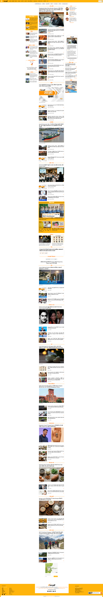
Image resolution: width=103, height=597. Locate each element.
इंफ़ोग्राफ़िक (3, 591)
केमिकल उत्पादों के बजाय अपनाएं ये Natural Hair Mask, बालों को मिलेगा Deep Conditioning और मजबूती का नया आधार (56, 446)
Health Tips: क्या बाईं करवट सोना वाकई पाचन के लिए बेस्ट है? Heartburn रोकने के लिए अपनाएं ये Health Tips (56, 486)
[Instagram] (52, 591)
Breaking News (64, 3)
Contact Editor (77, 592)
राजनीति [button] (44, 1)
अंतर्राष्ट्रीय (12, 1)
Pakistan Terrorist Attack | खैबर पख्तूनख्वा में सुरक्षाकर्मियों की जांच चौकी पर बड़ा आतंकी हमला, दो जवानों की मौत (56, 42)
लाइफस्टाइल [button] (35, 1)
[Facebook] (48, 591)
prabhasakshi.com (62, 588)
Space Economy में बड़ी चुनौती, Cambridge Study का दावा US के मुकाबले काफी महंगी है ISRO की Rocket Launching (56, 192)
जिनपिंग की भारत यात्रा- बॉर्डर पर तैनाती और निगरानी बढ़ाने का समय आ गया (73, 8)
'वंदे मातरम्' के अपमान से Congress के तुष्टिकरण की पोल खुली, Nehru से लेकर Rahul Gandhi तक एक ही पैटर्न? (72, 20)
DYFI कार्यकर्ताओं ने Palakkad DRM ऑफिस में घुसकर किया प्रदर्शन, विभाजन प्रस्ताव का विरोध (70, 65)
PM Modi (55, 3)
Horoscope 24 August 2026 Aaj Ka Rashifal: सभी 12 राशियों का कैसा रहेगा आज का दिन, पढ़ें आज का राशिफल (57, 244)
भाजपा (60, 3)
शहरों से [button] (26, 1)
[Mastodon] (55, 591)
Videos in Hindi (45, 588)
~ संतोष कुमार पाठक (72, 10)
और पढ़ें (36, 70)
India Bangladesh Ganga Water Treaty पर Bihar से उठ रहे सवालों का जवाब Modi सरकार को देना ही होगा (72, 14)
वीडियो (3, 590)
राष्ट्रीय (10, 1)
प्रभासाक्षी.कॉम (38, 587)
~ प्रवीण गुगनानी (71, 22)
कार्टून (3, 592)
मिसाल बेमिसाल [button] (30, 1)
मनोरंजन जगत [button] (40, 1)
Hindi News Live (51, 588)
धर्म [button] (47, 1)
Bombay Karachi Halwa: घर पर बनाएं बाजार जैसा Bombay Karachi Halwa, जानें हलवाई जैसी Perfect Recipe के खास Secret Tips (56, 519)
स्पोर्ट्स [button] (19, 1)
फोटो (2, 589)
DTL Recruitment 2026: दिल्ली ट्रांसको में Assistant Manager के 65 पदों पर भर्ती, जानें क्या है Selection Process (56, 412)
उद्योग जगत (51, 162)
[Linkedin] (51, 591)
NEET (52, 3)
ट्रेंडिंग (32, 31)
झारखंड (44, 3)
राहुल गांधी (47, 3)
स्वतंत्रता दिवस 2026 (38, 3)
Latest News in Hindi (61, 587)
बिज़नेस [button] (16, 1)
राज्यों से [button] (22, 1)
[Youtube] (54, 591)
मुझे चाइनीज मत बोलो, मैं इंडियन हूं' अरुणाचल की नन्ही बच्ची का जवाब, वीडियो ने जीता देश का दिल (58, 229)
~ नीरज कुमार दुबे (71, 16)
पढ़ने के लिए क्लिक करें (61, 27)
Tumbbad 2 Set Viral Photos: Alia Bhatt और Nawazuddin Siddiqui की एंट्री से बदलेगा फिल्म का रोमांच (56, 333)
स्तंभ (71, 6)
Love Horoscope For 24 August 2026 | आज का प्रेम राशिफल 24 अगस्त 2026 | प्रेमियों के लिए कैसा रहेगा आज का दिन (45, 244)
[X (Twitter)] (49, 591)
